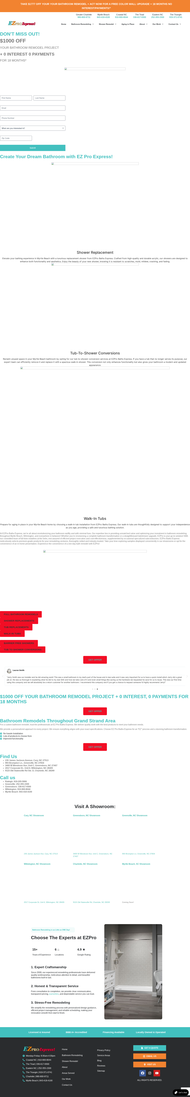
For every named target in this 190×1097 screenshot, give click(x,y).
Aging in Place (127, 24)
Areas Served (68, 1073)
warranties (54, 994)
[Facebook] (142, 1073)
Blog (99, 1060)
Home (63, 24)
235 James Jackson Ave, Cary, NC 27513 (41, 854)
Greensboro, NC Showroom (86, 815)
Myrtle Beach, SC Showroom (136, 864)
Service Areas (103, 1055)
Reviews (101, 1066)
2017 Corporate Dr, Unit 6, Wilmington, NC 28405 (44, 902)
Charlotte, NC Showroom (85, 864)
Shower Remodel (106, 24)
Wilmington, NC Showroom (37, 864)
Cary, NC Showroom (34, 815)
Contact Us (173, 24)
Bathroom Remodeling (81, 24)
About (142, 24)
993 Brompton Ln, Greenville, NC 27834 (138, 854)
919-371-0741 (175, 17)
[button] (21, 614)
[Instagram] (149, 1073)
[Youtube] (157, 1073)
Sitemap (101, 1071)
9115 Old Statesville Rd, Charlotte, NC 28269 (91, 902)
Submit (33, 148)
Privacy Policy (103, 1050)
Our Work (157, 24)
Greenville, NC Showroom (134, 815)
